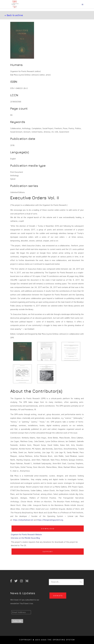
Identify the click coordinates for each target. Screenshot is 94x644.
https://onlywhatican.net (23, 520)
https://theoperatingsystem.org (50, 520)
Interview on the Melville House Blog (25, 538)
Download (48, 529)
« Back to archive (14, 15)
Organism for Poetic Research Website (26, 534)
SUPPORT (48, 551)
